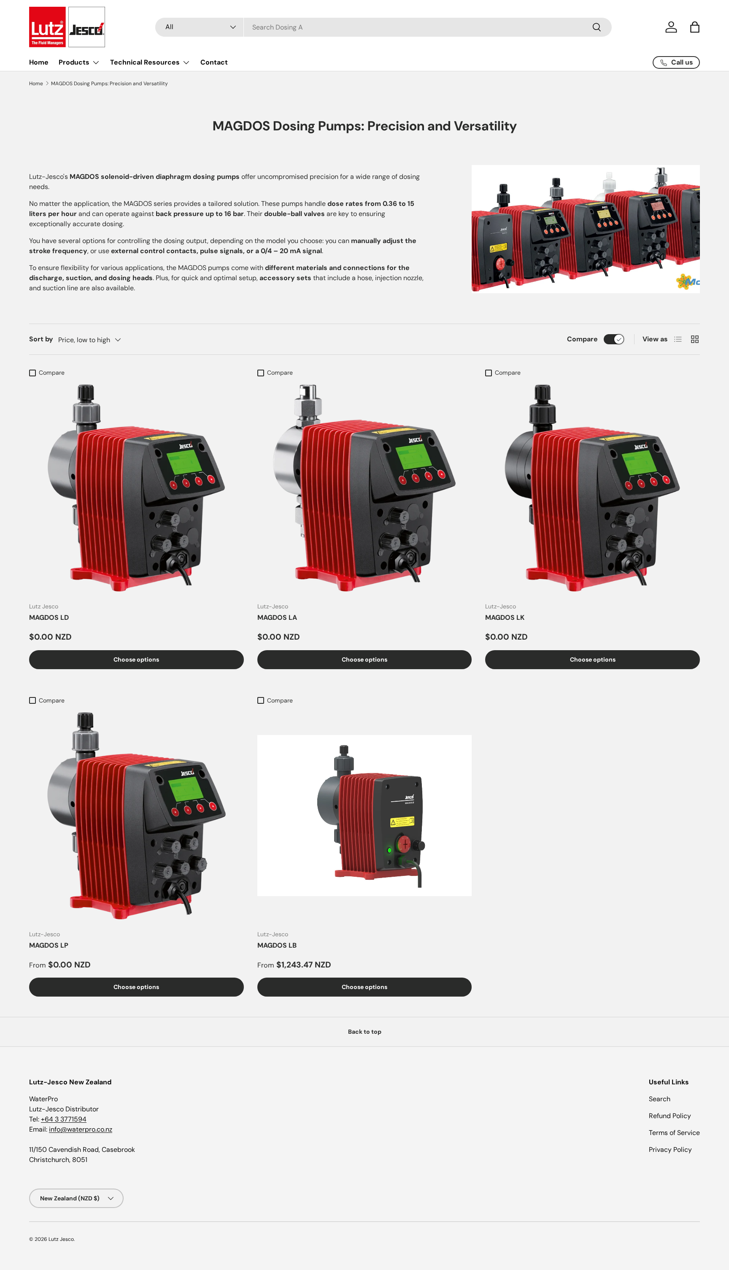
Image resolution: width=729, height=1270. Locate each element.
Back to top (364, 1031)
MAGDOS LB (277, 945)
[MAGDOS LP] (136, 815)
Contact (214, 62)
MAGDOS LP (48, 945)
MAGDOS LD (49, 617)
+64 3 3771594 (63, 1119)
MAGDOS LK (504, 617)
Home (39, 62)
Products (74, 62)
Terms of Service (674, 1132)
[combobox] (383, 27)
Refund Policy (670, 1115)
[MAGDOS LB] (364, 815)
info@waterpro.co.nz (80, 1129)
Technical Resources (145, 62)
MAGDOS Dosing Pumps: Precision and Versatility (109, 83)
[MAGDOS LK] (592, 488)
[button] (695, 27)
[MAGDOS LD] (136, 488)
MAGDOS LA (277, 617)
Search (659, 1098)
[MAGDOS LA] (364, 488)
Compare (582, 339)
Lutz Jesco (61, 1239)
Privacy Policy (670, 1149)
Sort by (41, 339)
